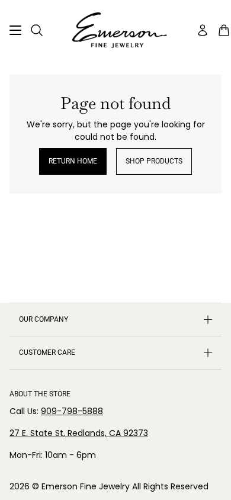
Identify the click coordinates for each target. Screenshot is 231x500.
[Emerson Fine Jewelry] (115, 30)
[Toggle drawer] (15, 30)
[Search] (37, 30)
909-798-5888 (72, 411)
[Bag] (224, 30)
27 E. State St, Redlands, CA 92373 (78, 433)
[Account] (202, 30)
